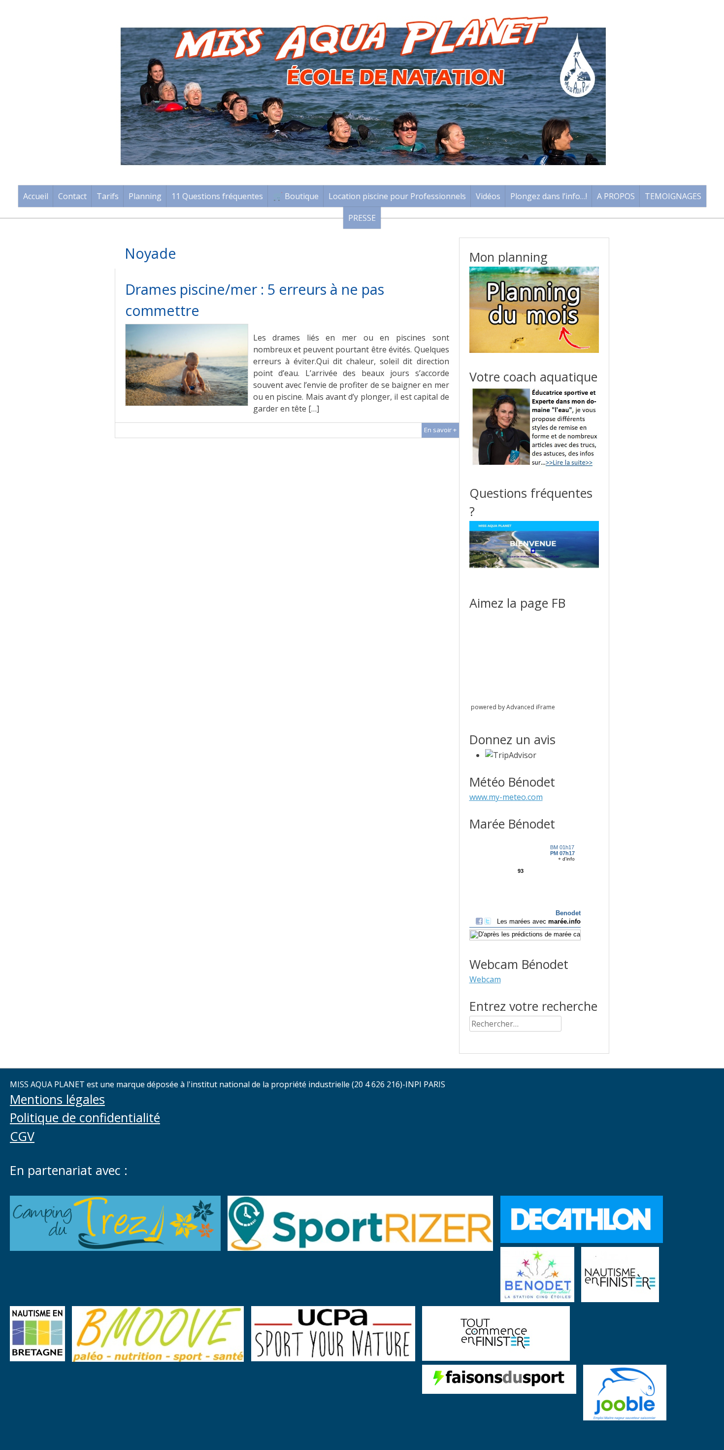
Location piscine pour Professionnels (397, 196)
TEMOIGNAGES (673, 196)
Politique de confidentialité (85, 1117)
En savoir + (440, 429)
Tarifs (108, 196)
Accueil (35, 196)
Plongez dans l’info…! (548, 196)
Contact (72, 196)
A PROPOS (616, 196)
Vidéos (488, 196)
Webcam (485, 979)
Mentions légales (57, 1099)
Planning (145, 196)
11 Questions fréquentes (217, 196)
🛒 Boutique (296, 196)
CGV (22, 1136)
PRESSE (362, 217)
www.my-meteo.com (506, 797)
